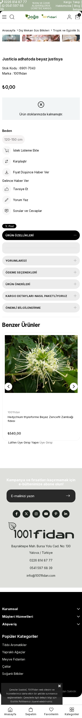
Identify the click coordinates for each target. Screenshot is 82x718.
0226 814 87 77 (15, 2)
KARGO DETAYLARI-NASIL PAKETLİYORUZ (36, 296)
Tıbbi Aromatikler (14, 645)
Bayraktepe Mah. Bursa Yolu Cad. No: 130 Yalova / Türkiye (41, 549)
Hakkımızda (63, 5)
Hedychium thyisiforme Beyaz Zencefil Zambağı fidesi (40, 419)
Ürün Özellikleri (19, 235)
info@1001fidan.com (41, 575)
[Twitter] (26, 514)
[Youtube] (46, 514)
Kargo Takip (72, 2)
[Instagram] (36, 514)
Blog (77, 5)
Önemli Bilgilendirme (23, 307)
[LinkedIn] (66, 514)
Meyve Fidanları (13, 659)
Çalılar (6, 666)
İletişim (77, 9)
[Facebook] (16, 514)
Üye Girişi (46, 442)
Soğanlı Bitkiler (12, 673)
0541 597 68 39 (41, 568)
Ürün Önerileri (17, 284)
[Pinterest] (56, 514)
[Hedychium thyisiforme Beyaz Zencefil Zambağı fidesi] (41, 371)
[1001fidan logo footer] (41, 530)
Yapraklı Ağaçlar (13, 652)
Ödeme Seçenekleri (21, 272)
